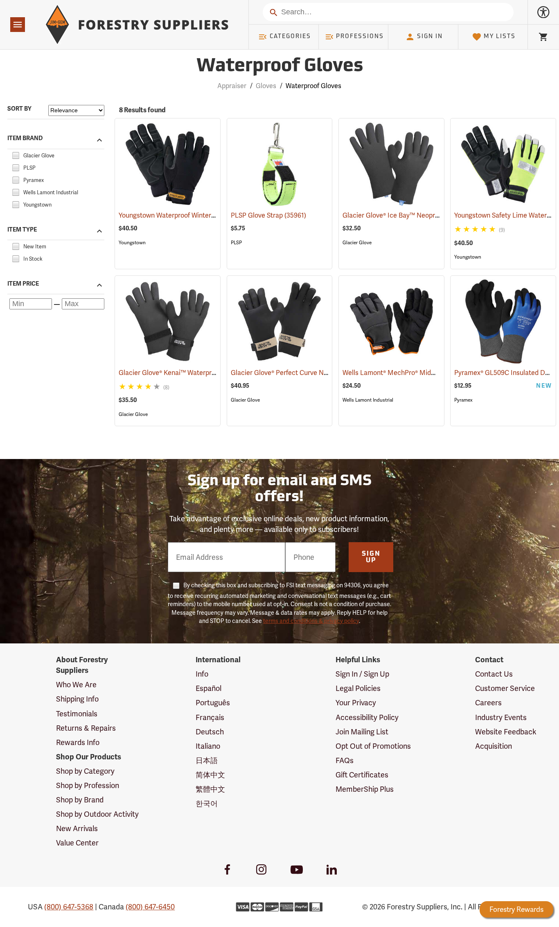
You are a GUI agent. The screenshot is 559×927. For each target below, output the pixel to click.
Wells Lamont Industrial (368, 400)
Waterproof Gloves (279, 66)
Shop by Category (85, 771)
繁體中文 (210, 789)
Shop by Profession (87, 785)
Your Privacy (356, 702)
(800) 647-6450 (150, 906)
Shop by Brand (80, 799)
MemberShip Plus (365, 789)
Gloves (266, 86)
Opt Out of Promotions (373, 746)
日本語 (207, 760)
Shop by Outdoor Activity (97, 814)
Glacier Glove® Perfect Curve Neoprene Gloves (312, 372)
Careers (488, 702)
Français (210, 717)
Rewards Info (77, 742)
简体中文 (210, 774)
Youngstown (132, 242)
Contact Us (494, 674)
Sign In (430, 37)
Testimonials (76, 713)
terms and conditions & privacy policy (311, 621)
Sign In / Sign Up (362, 674)
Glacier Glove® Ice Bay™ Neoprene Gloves (417, 215)
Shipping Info (77, 699)
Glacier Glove (357, 242)
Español (208, 688)
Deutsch (210, 731)
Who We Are (76, 684)
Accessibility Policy (367, 717)
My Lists (500, 37)
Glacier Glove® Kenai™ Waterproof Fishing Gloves (204, 372)
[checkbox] (15, 154)
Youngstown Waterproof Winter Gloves (187, 215)
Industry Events (501, 717)
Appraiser (231, 86)
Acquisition (493, 746)
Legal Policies (358, 688)
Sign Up (371, 557)
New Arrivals (77, 828)
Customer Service (505, 688)
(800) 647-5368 (68, 906)
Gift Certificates (362, 774)
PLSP (236, 242)
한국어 (207, 803)
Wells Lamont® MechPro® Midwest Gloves (416, 372)
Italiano (208, 746)
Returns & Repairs (86, 728)
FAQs (345, 760)
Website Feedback (505, 731)
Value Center (77, 842)
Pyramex (463, 400)
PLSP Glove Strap (268, 215)
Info (202, 674)
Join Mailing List (362, 731)
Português (213, 702)
